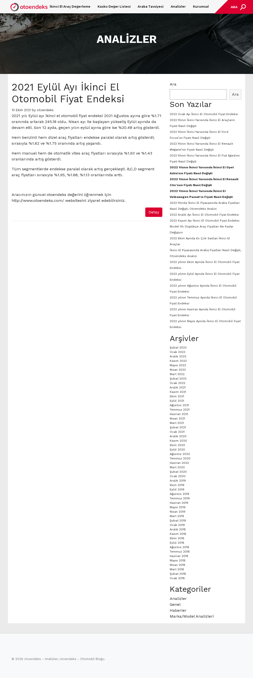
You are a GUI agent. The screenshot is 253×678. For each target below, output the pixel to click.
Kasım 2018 (178, 534)
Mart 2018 (177, 569)
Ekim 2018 (177, 538)
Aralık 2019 (178, 480)
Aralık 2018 (178, 529)
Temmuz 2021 (180, 409)
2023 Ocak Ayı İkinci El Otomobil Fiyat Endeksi (204, 114)
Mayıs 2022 (178, 365)
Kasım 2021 (178, 392)
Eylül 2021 (177, 400)
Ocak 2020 (178, 476)
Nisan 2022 (178, 369)
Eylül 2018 (177, 542)
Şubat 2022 (178, 378)
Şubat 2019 (178, 520)
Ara (173, 84)
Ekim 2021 (177, 396)
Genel (175, 604)
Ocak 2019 (177, 525)
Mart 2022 (177, 374)
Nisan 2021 (177, 418)
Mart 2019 (177, 516)
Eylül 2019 (177, 489)
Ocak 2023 (177, 352)
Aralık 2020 (178, 436)
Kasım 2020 (178, 440)
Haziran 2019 (179, 502)
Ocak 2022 (177, 383)
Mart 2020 (177, 467)
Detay (153, 212)
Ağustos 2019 (179, 494)
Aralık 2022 (178, 356)
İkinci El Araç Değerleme (70, 6)
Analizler (178, 6)
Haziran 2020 (179, 463)
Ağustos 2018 (179, 547)
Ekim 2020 (177, 445)
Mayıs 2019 (178, 507)
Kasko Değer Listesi (114, 6)
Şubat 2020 (178, 471)
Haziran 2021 (179, 414)
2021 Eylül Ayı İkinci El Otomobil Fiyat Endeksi (68, 93)
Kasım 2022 (178, 361)
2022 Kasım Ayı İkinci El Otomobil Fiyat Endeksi (204, 220)
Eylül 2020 (177, 449)
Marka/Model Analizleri (192, 616)
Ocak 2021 (177, 432)
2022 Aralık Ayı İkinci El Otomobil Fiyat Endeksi (204, 214)
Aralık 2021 (178, 387)
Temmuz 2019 (180, 498)
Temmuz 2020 (180, 458)
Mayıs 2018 (178, 560)
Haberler (178, 610)
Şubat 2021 (178, 427)
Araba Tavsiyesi (151, 6)
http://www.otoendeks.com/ (38, 200)
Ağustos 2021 (179, 405)
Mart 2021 (177, 423)
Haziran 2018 (179, 556)
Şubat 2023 (178, 347)
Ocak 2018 (177, 578)
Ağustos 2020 (180, 454)
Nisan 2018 (177, 565)
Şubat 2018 (178, 573)
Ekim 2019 (177, 485)
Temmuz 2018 (180, 551)
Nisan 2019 (177, 511)
